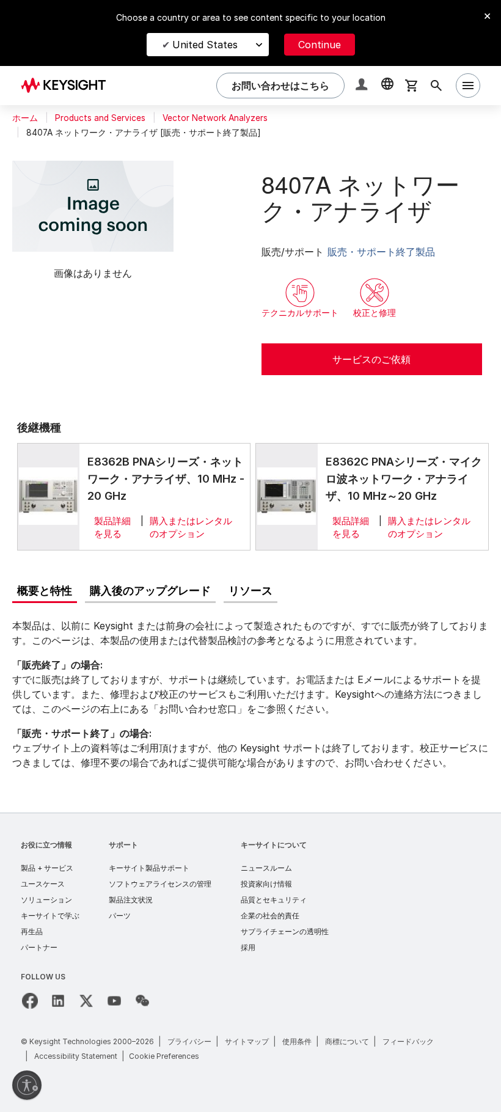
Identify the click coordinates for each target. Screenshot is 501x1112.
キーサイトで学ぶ (50, 915)
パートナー (39, 947)
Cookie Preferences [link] (164, 1056)
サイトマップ (247, 1041)
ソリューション (46, 899)
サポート (123, 844)
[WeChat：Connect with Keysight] (142, 1001)
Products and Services (100, 118)
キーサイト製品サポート (149, 867)
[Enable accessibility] (27, 1085)
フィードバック (408, 1041)
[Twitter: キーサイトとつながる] (86, 1001)
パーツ (120, 915)
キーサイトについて (274, 844)
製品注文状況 (131, 899)
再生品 (32, 931)
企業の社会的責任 (270, 915)
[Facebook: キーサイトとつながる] (30, 1001)
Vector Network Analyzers (215, 118)
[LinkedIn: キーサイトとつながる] (58, 1001)
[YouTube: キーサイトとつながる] (114, 1001)
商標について (347, 1041)
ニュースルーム (266, 867)
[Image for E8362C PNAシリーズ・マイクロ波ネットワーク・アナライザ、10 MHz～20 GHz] (286, 496)
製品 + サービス (47, 867)
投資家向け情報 (266, 883)
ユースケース (43, 883)
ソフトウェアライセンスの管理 (160, 883)
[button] (363, 85)
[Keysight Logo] (68, 85)
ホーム (25, 118)
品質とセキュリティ (274, 899)
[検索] (436, 85)
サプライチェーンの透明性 (285, 931)
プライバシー (189, 1041)
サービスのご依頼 (371, 359)
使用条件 (297, 1041)
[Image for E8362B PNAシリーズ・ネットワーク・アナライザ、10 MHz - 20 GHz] (48, 496)
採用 (248, 947)
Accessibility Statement (75, 1056)
